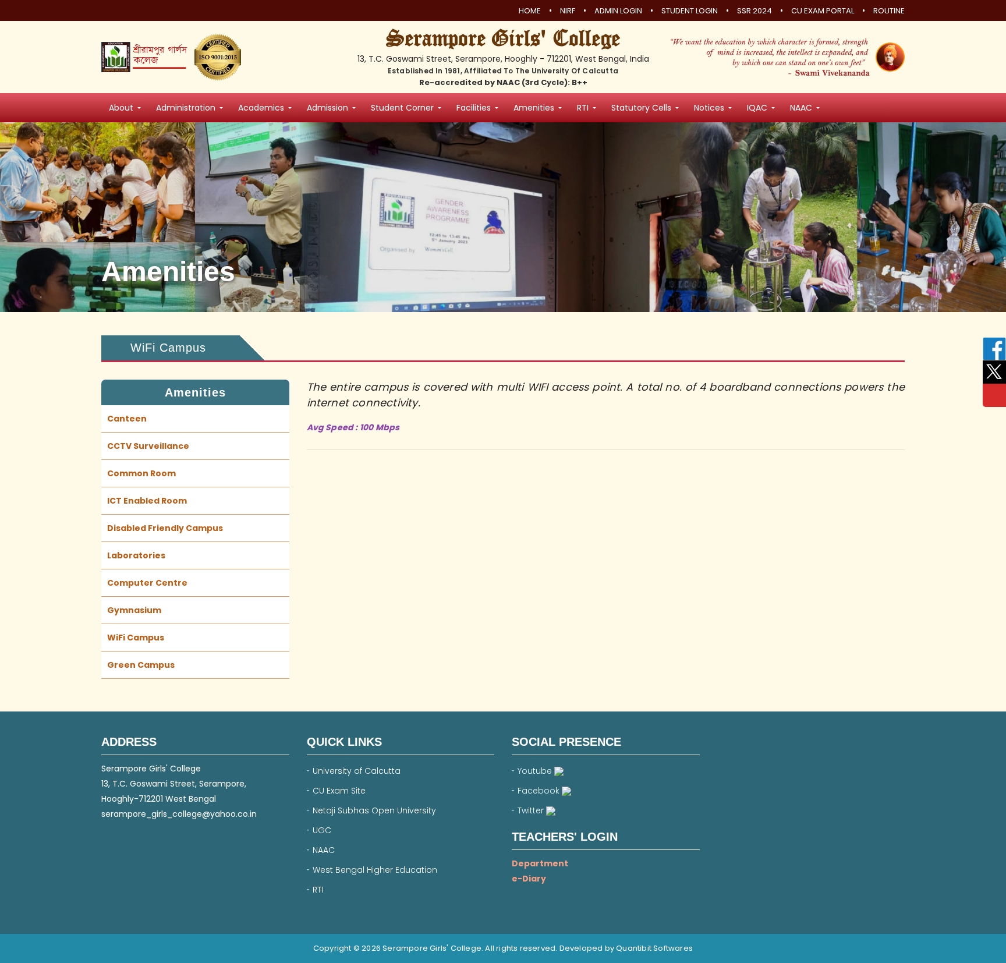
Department (540, 863)
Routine (889, 11)
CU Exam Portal (822, 11)
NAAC (324, 850)
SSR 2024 (754, 11)
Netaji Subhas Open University (374, 810)
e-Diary (529, 878)
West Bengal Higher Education (375, 870)
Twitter (532, 810)
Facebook (540, 790)
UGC (322, 830)
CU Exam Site (339, 790)
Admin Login (618, 11)
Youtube (536, 771)
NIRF (567, 11)
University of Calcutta (357, 771)
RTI (318, 889)
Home (530, 11)
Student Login (689, 11)
